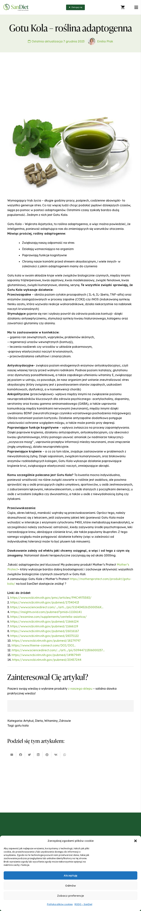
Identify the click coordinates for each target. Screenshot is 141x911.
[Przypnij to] (47, 755)
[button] (135, 841)
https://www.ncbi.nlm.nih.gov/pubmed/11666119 (44, 626)
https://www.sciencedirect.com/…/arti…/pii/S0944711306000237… (58, 650)
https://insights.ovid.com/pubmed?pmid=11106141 (46, 612)
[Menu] (136, 7)
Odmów (70, 885)
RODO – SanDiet (83, 904)
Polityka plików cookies (60, 904)
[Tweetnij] (29, 755)
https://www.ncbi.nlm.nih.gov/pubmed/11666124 (44, 621)
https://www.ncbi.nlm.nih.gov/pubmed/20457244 (46, 660)
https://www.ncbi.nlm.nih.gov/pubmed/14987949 (46, 655)
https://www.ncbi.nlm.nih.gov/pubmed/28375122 (44, 636)
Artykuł (28, 721)
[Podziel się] (20, 755)
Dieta (39, 721)
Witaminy (51, 721)
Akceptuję (70, 875)
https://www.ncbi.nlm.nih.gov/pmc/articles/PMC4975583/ (50, 597)
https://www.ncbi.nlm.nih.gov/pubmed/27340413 (44, 602)
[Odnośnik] (16, 7)
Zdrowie (65, 721)
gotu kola (22, 725)
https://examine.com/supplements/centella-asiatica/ (48, 617)
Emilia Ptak (105, 41)
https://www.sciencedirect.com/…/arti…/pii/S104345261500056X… (56, 607)
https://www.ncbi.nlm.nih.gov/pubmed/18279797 (46, 640)
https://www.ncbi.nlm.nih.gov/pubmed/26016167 (44, 631)
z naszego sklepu (80, 688)
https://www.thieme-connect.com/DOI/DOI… (44, 645)
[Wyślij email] (11, 755)
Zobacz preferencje (70, 895)
